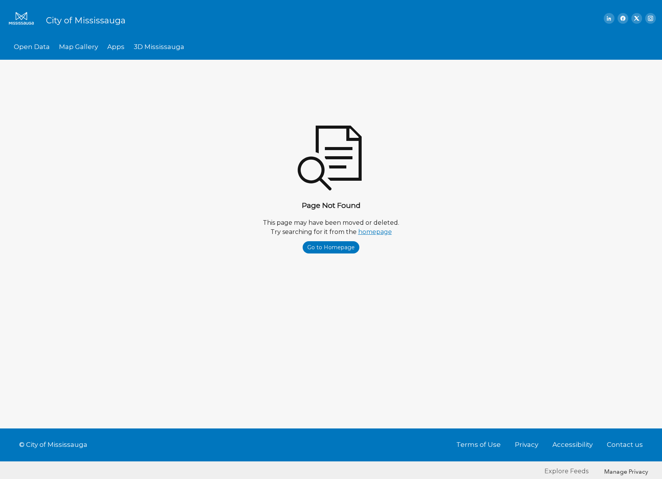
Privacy (526, 444)
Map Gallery (78, 47)
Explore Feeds (566, 471)
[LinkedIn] (609, 18)
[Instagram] (650, 18)
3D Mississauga (159, 47)
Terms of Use (478, 444)
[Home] (23, 18)
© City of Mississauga (53, 444)
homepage (375, 231)
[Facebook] (623, 18)
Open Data (32, 47)
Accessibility (572, 444)
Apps (116, 47)
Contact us (625, 444)
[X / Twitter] (636, 18)
